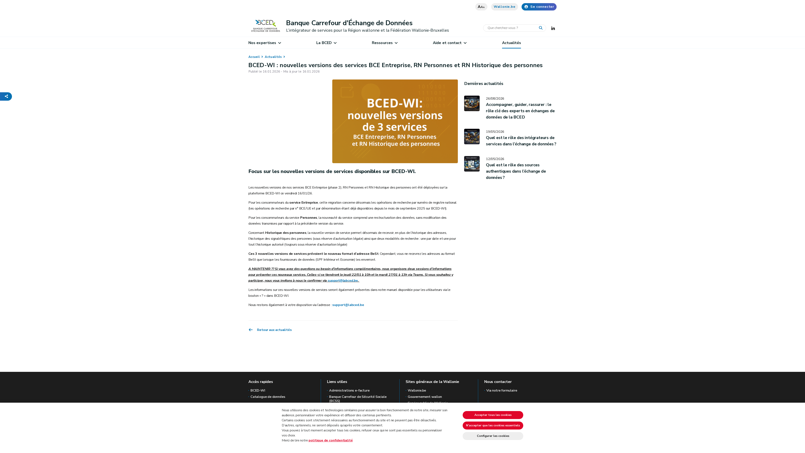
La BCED (324, 42)
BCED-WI (258, 390)
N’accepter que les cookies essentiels (493, 425)
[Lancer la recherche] (541, 28)
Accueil (254, 57)
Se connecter (542, 6)
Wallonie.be (504, 6)
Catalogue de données (268, 397)
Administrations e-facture (349, 390)
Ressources (382, 42)
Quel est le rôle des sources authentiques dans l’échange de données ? (516, 171)
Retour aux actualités (274, 330)
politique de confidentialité (331, 440)
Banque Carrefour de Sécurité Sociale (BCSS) (358, 399)
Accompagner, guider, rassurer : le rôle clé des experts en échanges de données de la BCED (520, 111)
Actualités (511, 42)
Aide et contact (447, 42)
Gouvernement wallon (425, 397)
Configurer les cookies (493, 436)
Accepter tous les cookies (493, 415)
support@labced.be (343, 280)
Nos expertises (262, 42)
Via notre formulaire (501, 390)
